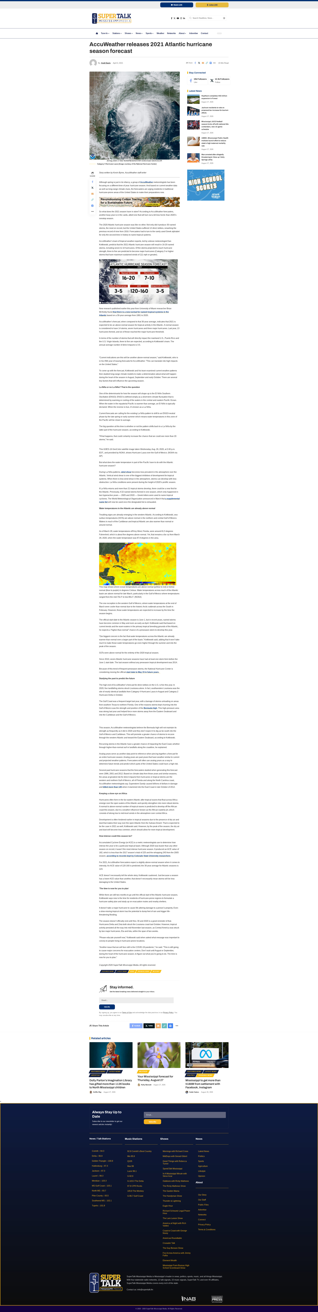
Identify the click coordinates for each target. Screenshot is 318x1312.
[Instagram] (181, 18)
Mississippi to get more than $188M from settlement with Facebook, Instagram (202, 1084)
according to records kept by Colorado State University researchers (138, 856)
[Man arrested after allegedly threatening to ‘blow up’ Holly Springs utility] (193, 158)
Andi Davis (106, 63)
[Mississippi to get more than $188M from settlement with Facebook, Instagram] (207, 1055)
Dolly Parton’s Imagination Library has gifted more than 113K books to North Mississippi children (110, 1084)
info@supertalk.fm (145, 1290)
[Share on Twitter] (199, 63)
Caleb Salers (194, 1092)
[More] (214, 63)
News (132, 971)
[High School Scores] (205, 185)
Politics (191, 1075)
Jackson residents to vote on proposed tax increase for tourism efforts (214, 110)
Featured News (108, 971)
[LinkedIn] (184, 18)
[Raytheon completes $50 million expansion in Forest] (193, 99)
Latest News (122, 971)
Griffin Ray (97, 1092)
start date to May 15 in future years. (143, 672)
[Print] (210, 63)
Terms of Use (127, 1012)
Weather (156, 971)
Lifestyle (95, 1075)
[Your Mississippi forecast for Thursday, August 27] (159, 1055)
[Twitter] (174, 18)
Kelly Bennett (146, 1085)
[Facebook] (171, 18)
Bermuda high (150, 708)
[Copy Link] (206, 63)
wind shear (126, 472)
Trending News (143, 971)
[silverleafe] (139, 202)
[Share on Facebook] (195, 63)
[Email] (203, 63)
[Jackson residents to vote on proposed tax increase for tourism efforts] (193, 111)
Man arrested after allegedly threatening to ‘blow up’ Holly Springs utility (212, 157)
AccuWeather (146, 182)
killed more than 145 (112, 787)
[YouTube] (178, 18)
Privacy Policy (168, 1012)
